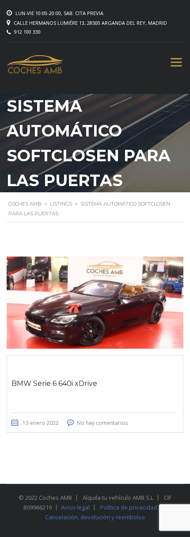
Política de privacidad (128, 507)
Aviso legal (75, 507)
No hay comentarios (102, 423)
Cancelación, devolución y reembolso (95, 517)
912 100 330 (27, 31)
